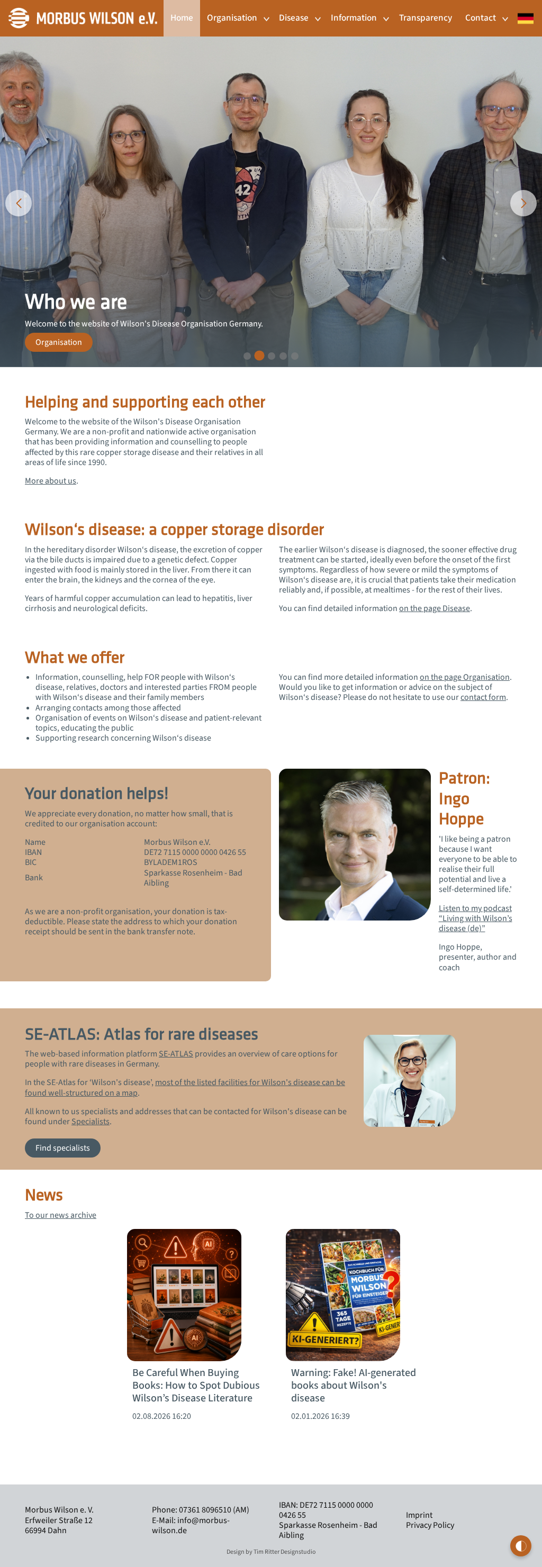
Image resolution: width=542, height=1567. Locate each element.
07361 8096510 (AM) (213, 1510)
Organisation (232, 17)
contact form (483, 697)
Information (354, 17)
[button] (247, 356)
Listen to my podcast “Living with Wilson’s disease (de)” (475, 918)
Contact (480, 17)
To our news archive (60, 1215)
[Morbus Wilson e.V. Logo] (82, 17)
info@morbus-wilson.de (191, 1525)
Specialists (90, 1121)
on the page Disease (434, 608)
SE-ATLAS (176, 1054)
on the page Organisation (465, 677)
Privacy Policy (430, 1525)
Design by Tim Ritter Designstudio (271, 1551)
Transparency (425, 17)
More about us (50, 481)
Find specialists (62, 1148)
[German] (522, 13)
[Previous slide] (18, 203)
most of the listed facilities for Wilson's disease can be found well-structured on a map (185, 1087)
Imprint (419, 1515)
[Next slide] (523, 203)
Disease (294, 17)
